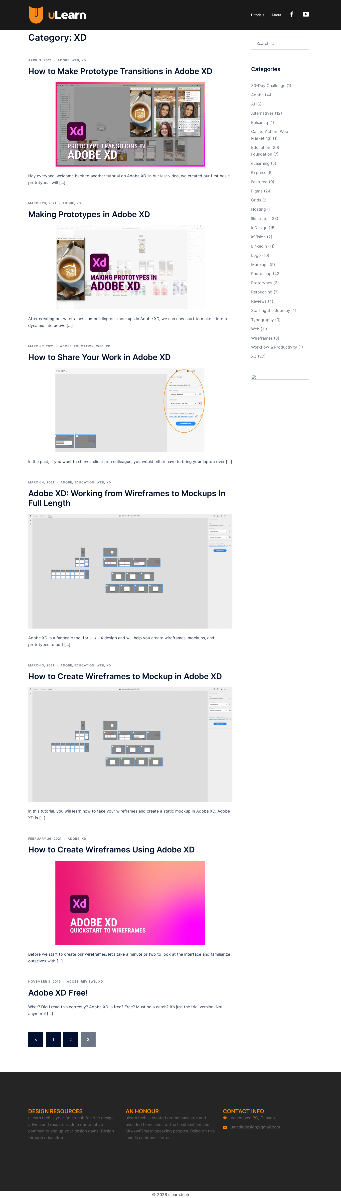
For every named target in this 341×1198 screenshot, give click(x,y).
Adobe (63, 60)
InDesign (259, 227)
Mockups (259, 264)
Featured (259, 181)
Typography (262, 319)
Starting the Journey (270, 310)
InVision (258, 236)
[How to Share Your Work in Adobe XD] (130, 409)
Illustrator (260, 218)
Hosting (258, 209)
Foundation (261, 154)
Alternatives (262, 113)
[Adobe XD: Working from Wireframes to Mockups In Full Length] (130, 570)
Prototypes (261, 282)
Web (75, 60)
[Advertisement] (280, 507)
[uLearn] (57, 14)
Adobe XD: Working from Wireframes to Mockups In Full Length (127, 498)
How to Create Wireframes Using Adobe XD (111, 849)
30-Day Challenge (268, 85)
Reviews (88, 981)
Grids (256, 199)
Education (84, 346)
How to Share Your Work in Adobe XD (99, 357)
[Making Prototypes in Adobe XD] (130, 266)
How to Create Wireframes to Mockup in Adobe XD (125, 676)
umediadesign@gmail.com (255, 1126)
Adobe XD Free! (58, 993)
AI (253, 103)
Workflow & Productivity (274, 347)
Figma (257, 190)
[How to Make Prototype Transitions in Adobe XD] (130, 123)
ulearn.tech (136, 1117)
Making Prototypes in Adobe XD (89, 214)
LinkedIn (259, 246)
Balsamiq (259, 122)
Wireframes (262, 338)
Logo (256, 255)
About (276, 15)
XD (83, 60)
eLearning (260, 163)
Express (258, 172)
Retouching (261, 291)
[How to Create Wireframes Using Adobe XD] (130, 902)
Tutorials (257, 15)
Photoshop (261, 273)
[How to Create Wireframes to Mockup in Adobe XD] (130, 744)
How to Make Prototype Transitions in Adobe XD (120, 71)
